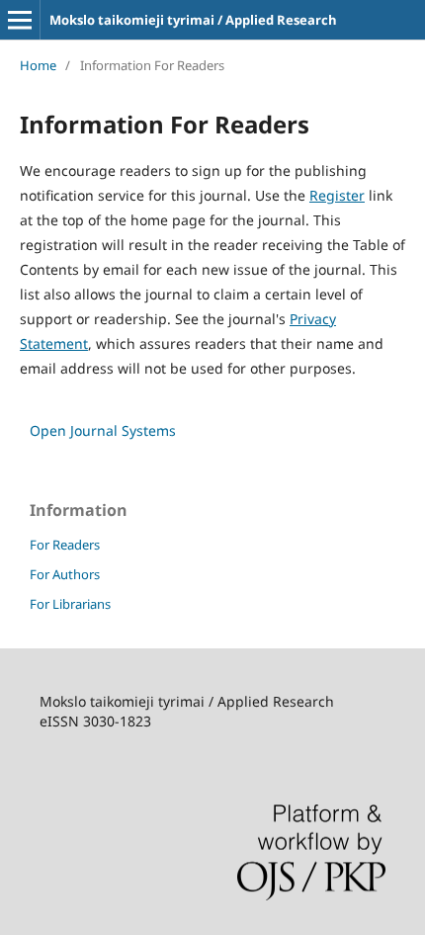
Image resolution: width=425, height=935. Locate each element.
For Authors (65, 574)
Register (337, 195)
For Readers (65, 544)
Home (38, 65)
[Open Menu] (20, 20)
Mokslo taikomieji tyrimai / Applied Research (193, 20)
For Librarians (70, 604)
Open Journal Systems (103, 430)
